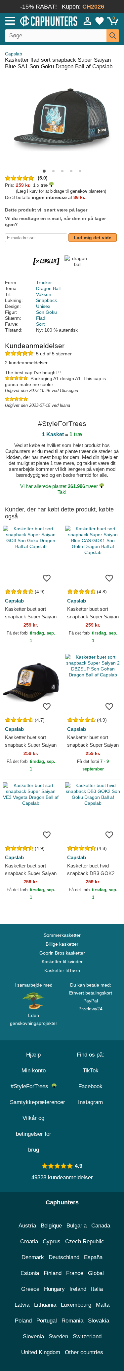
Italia (97, 1289)
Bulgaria (76, 1226)
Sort (40, 324)
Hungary (54, 1289)
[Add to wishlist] (47, 578)
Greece (30, 1289)
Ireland (77, 1289)
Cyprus (52, 1241)
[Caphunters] (36, 20)
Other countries (84, 1352)
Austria (27, 1226)
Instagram (90, 1102)
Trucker (44, 282)
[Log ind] (88, 21)
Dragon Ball (48, 288)
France (74, 1273)
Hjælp (33, 1055)
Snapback (46, 300)
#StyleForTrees (31, 1086)
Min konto (33, 1070)
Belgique (51, 1226)
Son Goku (46, 312)
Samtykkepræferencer (37, 1102)
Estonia (30, 1273)
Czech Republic (84, 1241)
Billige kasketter (62, 944)
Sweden (58, 1336)
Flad (40, 318)
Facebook (90, 1086)
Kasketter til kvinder (62, 961)
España (93, 1257)
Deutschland (64, 1257)
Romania (72, 1321)
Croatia (29, 1241)
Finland (53, 1273)
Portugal (46, 1321)
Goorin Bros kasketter (62, 953)
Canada (100, 1226)
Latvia (22, 1305)
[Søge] (112, 35)
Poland (23, 1321)
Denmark (32, 1257)
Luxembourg (76, 1305)
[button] (44, 171)
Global (96, 1273)
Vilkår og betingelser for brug (33, 1134)
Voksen (43, 294)
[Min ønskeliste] (99, 21)
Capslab (13, 53)
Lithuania (45, 1305)
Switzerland (87, 1336)
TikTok (91, 1070)
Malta (102, 1305)
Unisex (43, 306)
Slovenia (33, 1336)
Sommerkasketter (62, 935)
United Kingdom (40, 1352)
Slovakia (98, 1321)
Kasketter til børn (62, 970)
